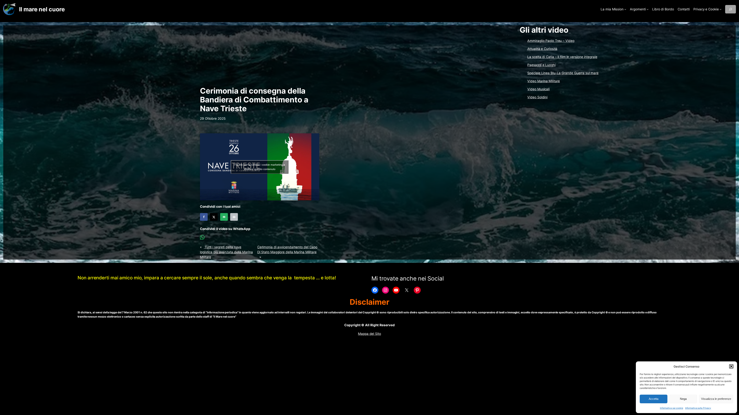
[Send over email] (224, 217)
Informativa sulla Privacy (698, 408)
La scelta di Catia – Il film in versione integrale (562, 57)
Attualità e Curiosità (542, 49)
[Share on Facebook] (204, 217)
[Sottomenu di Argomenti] (648, 9)
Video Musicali (538, 89)
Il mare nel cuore (42, 9)
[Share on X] (214, 217)
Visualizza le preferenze (716, 398)
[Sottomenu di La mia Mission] (625, 9)
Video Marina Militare (543, 81)
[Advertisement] (259, 56)
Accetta (653, 398)
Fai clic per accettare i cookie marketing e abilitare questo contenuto (259, 167)
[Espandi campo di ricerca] (730, 9)
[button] (731, 366)
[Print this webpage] (234, 217)
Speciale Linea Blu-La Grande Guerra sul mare (563, 73)
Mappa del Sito (369, 334)
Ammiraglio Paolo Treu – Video (550, 41)
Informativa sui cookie (671, 408)
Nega (683, 398)
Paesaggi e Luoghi (541, 65)
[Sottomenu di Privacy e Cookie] (720, 9)
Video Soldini (537, 97)
